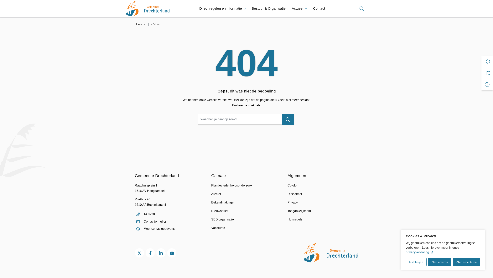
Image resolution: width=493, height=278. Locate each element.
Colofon (293, 185)
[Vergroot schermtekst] (487, 73)
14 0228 (149, 214)
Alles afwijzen (440, 262)
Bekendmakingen (223, 202)
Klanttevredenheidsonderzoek (231, 185)
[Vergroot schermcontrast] (487, 84)
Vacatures (218, 228)
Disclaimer (295, 194)
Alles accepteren (466, 262)
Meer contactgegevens (159, 228)
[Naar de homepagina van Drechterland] (147, 8)
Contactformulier (155, 221)
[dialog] (443, 250)
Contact (319, 8)
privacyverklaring (417, 252)
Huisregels (295, 219)
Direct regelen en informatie (220, 8)
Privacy (293, 202)
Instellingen (416, 262)
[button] (487, 61)
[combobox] (246, 119)
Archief (216, 194)
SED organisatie (222, 219)
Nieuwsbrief (219, 211)
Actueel (297, 8)
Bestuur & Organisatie (269, 8)
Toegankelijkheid (299, 211)
